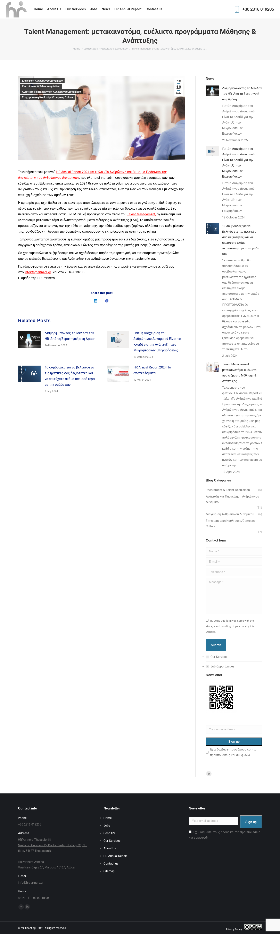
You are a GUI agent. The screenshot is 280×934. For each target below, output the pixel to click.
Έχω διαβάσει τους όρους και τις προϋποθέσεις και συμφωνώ (233, 752)
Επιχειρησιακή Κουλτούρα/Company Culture (47, 97)
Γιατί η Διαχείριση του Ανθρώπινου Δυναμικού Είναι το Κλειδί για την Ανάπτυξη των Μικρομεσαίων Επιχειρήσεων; (157, 341)
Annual (66, 172)
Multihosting (28, 927)
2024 (85, 172)
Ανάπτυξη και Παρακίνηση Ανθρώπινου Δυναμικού (51, 91)
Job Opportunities (222, 666)
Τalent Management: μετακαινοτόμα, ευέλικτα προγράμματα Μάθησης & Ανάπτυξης (239, 373)
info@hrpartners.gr (38, 272)
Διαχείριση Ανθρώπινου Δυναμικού (42, 80)
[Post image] (29, 339)
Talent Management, (141, 214)
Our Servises (219, 657)
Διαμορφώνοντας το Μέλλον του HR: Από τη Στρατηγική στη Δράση (70, 336)
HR (58, 172)
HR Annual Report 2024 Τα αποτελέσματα (152, 370)
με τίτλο (97, 172)
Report (76, 172)
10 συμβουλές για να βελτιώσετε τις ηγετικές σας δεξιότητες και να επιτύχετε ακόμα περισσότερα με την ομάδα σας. (70, 376)
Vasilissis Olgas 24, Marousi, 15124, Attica (46, 867)
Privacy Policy (234, 929)
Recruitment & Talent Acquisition (41, 86)
